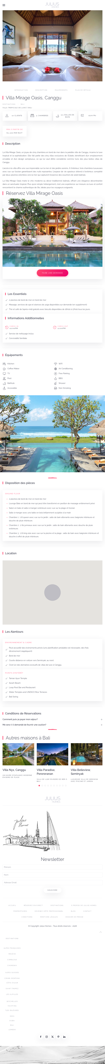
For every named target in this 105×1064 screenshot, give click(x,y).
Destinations (9, 104)
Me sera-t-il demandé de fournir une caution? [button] (24, 725)
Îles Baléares (12, 1010)
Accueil (12, 905)
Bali (23, 104)
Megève (12, 954)
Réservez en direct (33, 905)
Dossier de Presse (75, 917)
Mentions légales (49, 917)
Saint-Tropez (12, 988)
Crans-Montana (12, 978)
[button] (4, 5)
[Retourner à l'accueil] (52, 5)
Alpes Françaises (12, 948)
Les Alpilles (12, 994)
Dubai (12, 1021)
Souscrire (52, 890)
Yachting (12, 1006)
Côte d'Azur (12, 983)
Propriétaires (20, 911)
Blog (73, 911)
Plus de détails (83, 90)
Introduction (21, 90)
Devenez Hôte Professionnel (49, 911)
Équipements (61, 90)
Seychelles (12, 1001)
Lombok (12, 1030)
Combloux (12, 960)
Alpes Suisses (12, 972)
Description (41, 90)
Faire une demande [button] (52, 273)
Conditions (27, 917)
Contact (87, 911)
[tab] (26, 84)
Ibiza (12, 1016)
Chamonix (12, 965)
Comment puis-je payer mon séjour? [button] (20, 719)
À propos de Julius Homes (84, 905)
